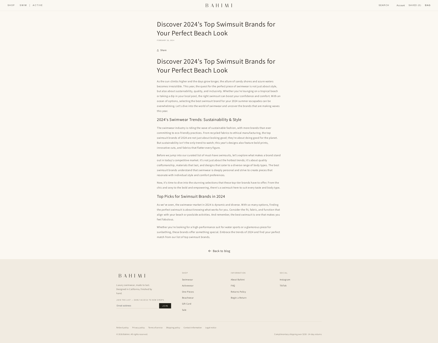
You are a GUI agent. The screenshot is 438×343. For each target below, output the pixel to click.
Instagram (285, 279)
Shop (11, 5)
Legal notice (210, 327)
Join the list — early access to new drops (140, 300)
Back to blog (221, 251)
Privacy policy (138, 327)
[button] (427, 5)
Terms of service (155, 327)
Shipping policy (173, 327)
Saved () (415, 5)
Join (165, 306)
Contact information (193, 327)
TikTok (283, 285)
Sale (184, 309)
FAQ (233, 285)
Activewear (188, 285)
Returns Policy (238, 291)
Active (38, 5)
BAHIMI (220, 5)
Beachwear (188, 297)
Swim (23, 5)
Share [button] (163, 50)
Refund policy (122, 327)
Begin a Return (238, 297)
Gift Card (186, 303)
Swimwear (187, 279)
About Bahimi (238, 279)
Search (384, 5)
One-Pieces (188, 291)
